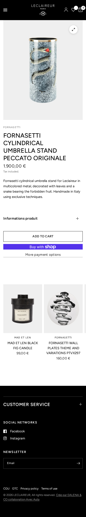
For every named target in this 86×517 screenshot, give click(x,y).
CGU (6, 488)
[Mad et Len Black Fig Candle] (22, 308)
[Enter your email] (78, 463)
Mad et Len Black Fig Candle (22, 345)
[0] (80, 10)
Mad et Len (22, 337)
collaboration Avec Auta (23, 499)
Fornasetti (63, 337)
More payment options (43, 255)
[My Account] (66, 10)
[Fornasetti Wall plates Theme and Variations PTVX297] (63, 308)
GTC (15, 488)
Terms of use (49, 488)
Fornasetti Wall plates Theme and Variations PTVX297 (63, 348)
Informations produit (20, 218)
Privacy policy (30, 488)
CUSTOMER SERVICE (26, 404)
